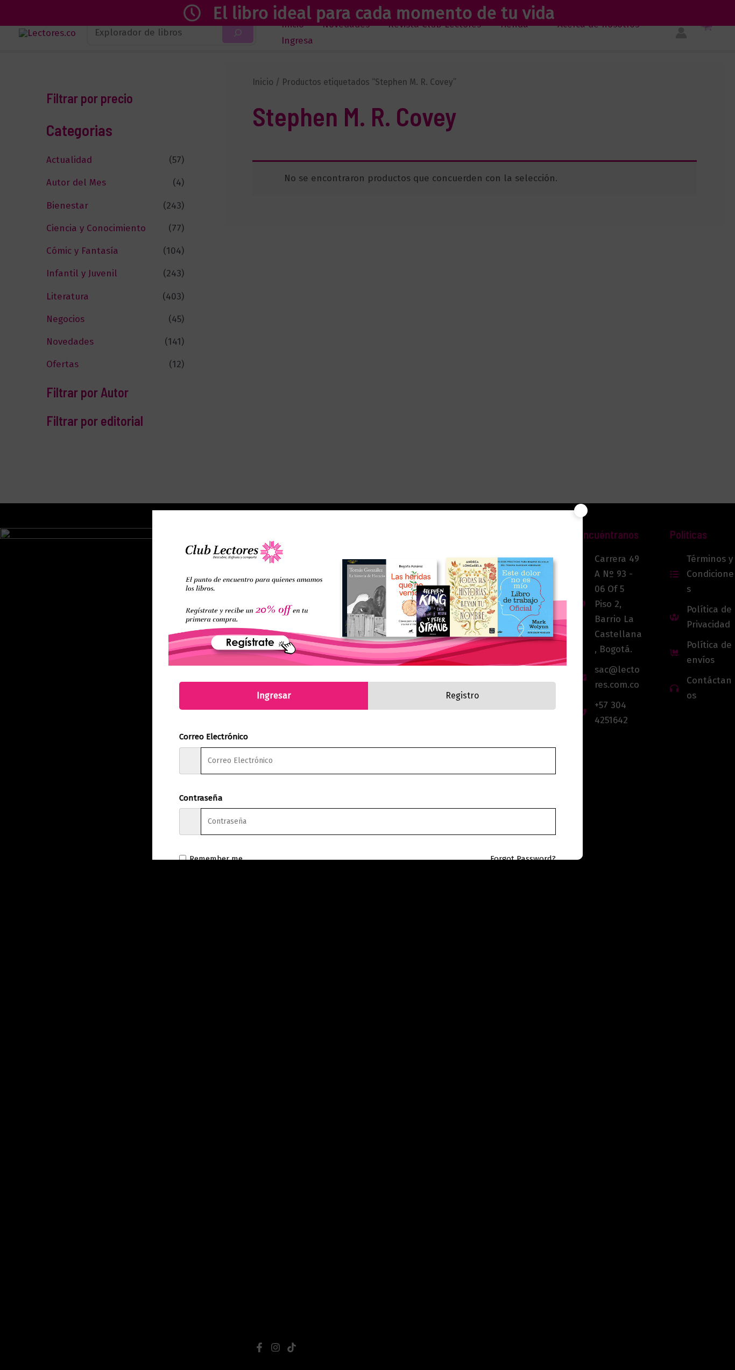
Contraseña (201, 798)
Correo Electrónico (213, 736)
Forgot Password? (523, 859)
